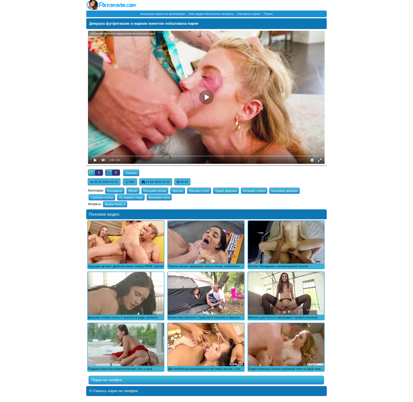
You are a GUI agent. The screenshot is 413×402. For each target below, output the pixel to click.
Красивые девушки (284, 190)
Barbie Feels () (115, 204)
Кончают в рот (199, 190)
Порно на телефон (106, 380)
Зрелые (177, 190)
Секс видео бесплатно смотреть (211, 13)
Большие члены (254, 190)
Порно (268, 13)
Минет (132, 190)
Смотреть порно (248, 13)
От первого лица (131, 197)
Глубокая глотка (102, 197)
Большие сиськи (154, 190)
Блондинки (114, 190)
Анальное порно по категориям (162, 13)
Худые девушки (226, 190)
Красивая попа (159, 197)
